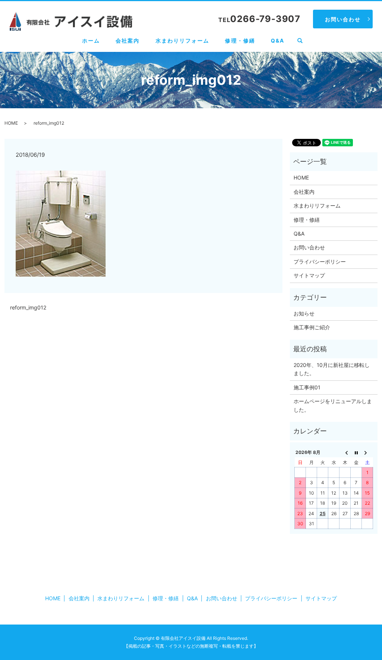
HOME (11, 123)
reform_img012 (28, 307)
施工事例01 (307, 387)
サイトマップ (309, 275)
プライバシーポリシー (320, 261)
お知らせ (304, 313)
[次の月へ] (367, 452)
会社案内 (128, 40)
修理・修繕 (240, 40)
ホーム (91, 40)
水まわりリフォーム (183, 40)
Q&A (277, 40)
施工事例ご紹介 (312, 327)
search (304, 41)
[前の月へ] (345, 452)
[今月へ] (356, 452)
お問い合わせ (343, 19)
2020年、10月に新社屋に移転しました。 (332, 369)
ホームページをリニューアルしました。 (333, 405)
